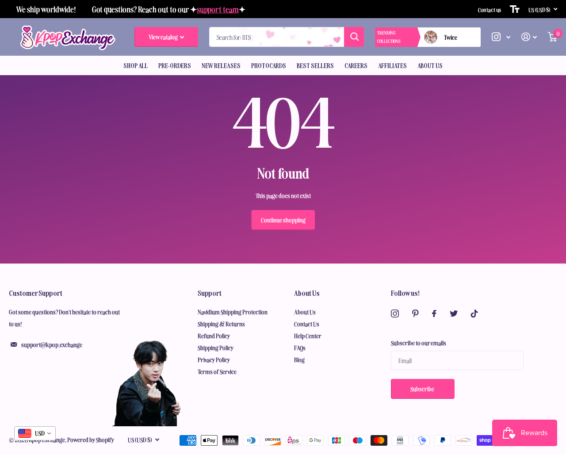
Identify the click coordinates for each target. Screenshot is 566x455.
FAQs (300, 347)
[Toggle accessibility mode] (515, 9)
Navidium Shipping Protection (233, 311)
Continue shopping (283, 219)
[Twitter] (454, 313)
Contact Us (306, 323)
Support (210, 293)
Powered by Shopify (91, 439)
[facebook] (434, 313)
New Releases (221, 65)
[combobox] (35, 433)
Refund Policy (214, 335)
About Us (430, 65)
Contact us (489, 9)
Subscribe (422, 388)
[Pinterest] (415, 313)
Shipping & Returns (221, 323)
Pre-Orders (174, 65)
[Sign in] (529, 37)
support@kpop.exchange (51, 344)
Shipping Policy (216, 347)
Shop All (135, 65)
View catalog (164, 36)
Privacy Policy (214, 359)
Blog (299, 359)
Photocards (268, 65)
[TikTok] (474, 313)
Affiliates (392, 65)
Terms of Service (217, 371)
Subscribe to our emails (418, 342)
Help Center (307, 335)
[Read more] (501, 37)
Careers (355, 65)
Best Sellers (315, 65)
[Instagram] (395, 313)
